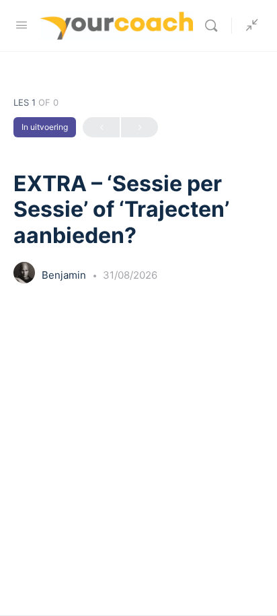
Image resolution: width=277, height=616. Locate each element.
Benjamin (65, 275)
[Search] (214, 25)
